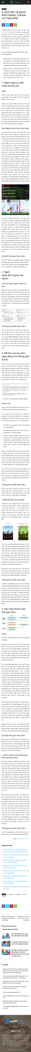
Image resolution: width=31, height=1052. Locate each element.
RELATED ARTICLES (9, 926)
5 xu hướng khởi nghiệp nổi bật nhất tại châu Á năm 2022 (15, 1007)
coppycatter (18, 894)
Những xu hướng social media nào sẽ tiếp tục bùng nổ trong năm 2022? (15, 987)
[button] (28, 2)
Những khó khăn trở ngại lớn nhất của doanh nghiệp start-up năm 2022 (15, 1002)
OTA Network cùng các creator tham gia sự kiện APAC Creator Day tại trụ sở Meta (15, 982)
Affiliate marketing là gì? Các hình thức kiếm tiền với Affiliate (8, 918)
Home (3, 6)
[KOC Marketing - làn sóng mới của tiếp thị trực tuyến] (6, 936)
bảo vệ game (10, 894)
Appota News (5, 32)
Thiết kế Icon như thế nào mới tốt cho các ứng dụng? (23, 918)
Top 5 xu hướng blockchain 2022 (11, 992)
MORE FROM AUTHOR (10, 929)
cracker (24, 894)
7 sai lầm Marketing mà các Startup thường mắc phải (16, 996)
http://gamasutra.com (23, 838)
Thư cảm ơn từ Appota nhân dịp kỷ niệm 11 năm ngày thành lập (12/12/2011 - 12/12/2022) (16, 977)
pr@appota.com (18, 1049)
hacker (4, 896)
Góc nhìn (8, 6)
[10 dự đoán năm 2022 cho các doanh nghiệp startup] (6, 944)
